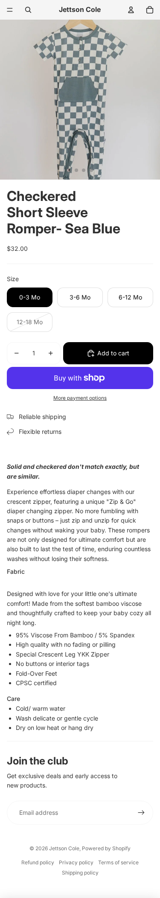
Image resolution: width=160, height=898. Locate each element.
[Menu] (10, 10)
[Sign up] (141, 813)
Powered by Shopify (106, 848)
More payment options (80, 398)
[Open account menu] (131, 9)
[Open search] (28, 9)
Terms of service (118, 862)
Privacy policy (76, 862)
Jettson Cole (64, 848)
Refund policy (37, 862)
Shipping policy (80, 872)
